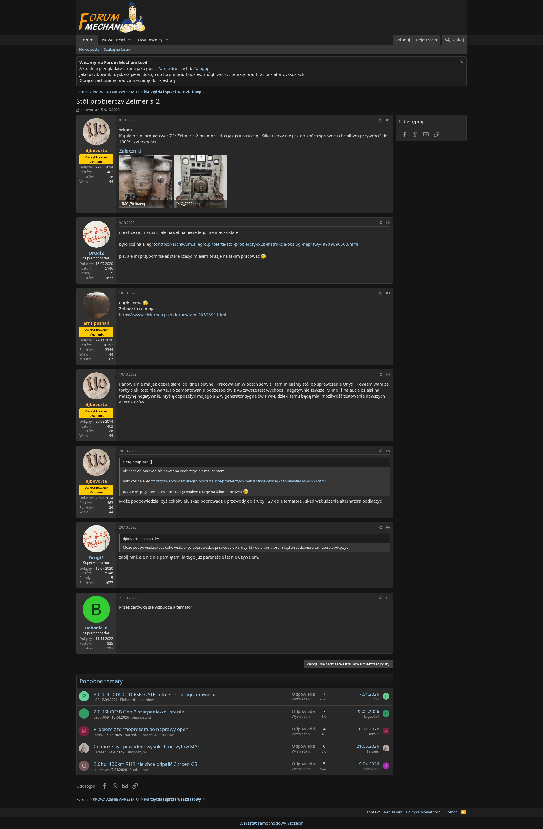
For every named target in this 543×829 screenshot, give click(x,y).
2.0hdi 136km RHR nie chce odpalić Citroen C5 (145, 764)
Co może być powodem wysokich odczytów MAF (147, 746)
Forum (87, 39)
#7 (388, 597)
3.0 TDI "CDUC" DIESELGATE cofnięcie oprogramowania (155, 694)
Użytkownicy (150, 39)
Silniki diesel (139, 769)
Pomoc (451, 812)
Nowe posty (89, 49)
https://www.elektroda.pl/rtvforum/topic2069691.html (172, 314)
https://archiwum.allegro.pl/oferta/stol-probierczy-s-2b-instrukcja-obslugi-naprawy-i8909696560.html (258, 244)
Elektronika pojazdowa (138, 699)
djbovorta (88, 109)
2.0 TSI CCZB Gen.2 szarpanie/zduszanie (139, 711)
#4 (388, 374)
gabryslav (101, 769)
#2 (388, 222)
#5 (388, 450)
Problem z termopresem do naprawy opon (141, 729)
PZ (111, 359)
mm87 (99, 734)
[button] (129, 40)
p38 (97, 699)
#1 (388, 120)
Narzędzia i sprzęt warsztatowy (149, 734)
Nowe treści (113, 39)
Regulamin (393, 812)
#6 (388, 527)
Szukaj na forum (117, 49)
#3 (388, 293)
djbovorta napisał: (138, 538)
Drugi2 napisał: (135, 462)
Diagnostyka (141, 717)
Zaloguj (200, 68)
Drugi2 (96, 253)
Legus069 (101, 717)
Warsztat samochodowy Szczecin (271, 823)
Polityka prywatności (423, 812)
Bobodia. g (96, 628)
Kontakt (373, 812)
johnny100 (371, 768)
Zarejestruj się (170, 68)
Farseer (100, 752)
